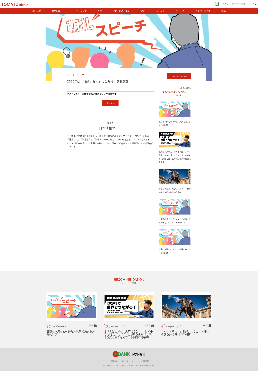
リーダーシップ (79, 11)
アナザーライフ (202, 11)
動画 (223, 11)
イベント (160, 11)
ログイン (110, 103)
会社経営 (36, 11)
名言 (143, 11)
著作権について (129, 361)
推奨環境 (145, 361)
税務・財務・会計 (121, 11)
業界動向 (56, 11)
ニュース (180, 11)
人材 (99, 11)
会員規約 (113, 361)
